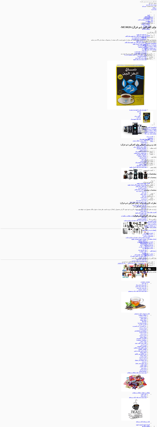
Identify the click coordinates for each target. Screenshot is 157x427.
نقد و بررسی (149, 136)
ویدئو (151, 141)
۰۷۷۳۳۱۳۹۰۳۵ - (130, 263)
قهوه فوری (144, 51)
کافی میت (144, 58)
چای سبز (144, 288)
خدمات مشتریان (151, 239)
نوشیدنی (147, 21)
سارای (145, 332)
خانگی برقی (143, 147)
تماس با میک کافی (148, 253)
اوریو (145, 344)
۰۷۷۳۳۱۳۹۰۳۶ (121, 263)
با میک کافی (153, 251)
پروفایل (154, 7)
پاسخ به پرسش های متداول (145, 242)
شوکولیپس (144, 330)
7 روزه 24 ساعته (149, 45)
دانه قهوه (144, 34)
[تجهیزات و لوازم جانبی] (135, 236)
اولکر (145, 318)
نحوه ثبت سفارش (148, 233)
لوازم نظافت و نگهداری (127, 216)
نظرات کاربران (149, 139)
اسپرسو (140, 45)
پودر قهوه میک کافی (141, 42)
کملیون (148, 35)
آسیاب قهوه (147, 183)
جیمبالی (144, 156)
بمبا (143, 248)
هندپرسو (139, 111)
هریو (145, 198)
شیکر (145, 211)
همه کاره (139, 117)
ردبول (141, 245)
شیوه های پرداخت (148, 236)
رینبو (145, 368)
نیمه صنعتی (143, 153)
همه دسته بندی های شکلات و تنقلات (137, 372)
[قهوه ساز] (135, 137)
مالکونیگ (144, 148)
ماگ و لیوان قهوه (142, 185)
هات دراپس (143, 351)
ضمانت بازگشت (150, 48)
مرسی (145, 327)
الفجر (145, 365)
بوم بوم (145, 250)
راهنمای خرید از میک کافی (149, 230)
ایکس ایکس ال (143, 256)
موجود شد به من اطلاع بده (150, 41)
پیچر (145, 192)
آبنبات (145, 369)
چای (145, 283)
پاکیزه (145, 214)
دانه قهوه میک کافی (141, 36)
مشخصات (150, 138)
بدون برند (144, 191)
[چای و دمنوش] (135, 312)
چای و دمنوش (146, 313)
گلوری (145, 251)
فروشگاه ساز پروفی (142, 272)
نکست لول (144, 254)
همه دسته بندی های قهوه (140, 59)
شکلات (145, 315)
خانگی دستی (143, 140)
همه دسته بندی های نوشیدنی (139, 260)
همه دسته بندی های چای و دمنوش (137, 291)
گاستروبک (138, 151)
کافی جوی (144, 343)
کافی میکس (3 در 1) (141, 54)
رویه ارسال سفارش (147, 234)
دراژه (145, 334)
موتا (145, 195)
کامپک (145, 157)
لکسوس (144, 346)
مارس (145, 316)
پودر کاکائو (144, 354)
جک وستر (144, 259)
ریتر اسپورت (143, 326)
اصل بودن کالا (150, 49)
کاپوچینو (144, 56)
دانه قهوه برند (135, 37)
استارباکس (144, 189)
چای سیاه (144, 285)
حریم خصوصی (149, 246)
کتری (145, 197)
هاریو (145, 142)
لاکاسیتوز (144, 338)
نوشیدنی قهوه (143, 239)
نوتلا (145, 321)
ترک (143, 48)
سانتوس (144, 219)
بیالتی (145, 194)
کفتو (145, 217)
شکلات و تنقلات (145, 24)
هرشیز (145, 358)
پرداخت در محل (150, 46)
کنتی (142, 159)
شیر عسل (144, 363)
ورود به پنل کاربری (151, 4)
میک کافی (144, 186)
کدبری (145, 329)
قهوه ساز (142, 139)
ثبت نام (144, 6)
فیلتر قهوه (144, 212)
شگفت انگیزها (146, 29)
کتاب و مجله (146, 421)
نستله (145, 320)
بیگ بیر (145, 247)
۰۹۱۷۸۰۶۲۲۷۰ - (140, 263)
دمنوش (145, 289)
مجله (145, 396)
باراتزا (145, 150)
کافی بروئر (137, 116)
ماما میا (144, 323)
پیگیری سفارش (149, 248)
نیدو (145, 361)
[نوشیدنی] (135, 280)
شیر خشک (144, 360)
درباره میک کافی (148, 255)
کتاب (145, 394)
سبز (143, 50)
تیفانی (145, 341)
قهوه (148, 15)
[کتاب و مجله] (135, 420)
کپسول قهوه (143, 44)
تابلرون (145, 324)
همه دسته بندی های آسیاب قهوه (138, 167)
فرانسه (140, 47)
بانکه (145, 208)
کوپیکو (145, 371)
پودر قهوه (138, 40)
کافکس (144, 349)
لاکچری (145, 188)
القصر (145, 366)
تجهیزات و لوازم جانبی (144, 19)
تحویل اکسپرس (150, 43)
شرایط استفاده (149, 245)
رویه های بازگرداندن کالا (146, 243)
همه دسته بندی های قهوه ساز (139, 119)
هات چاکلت (143, 347)
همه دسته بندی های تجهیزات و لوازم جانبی (135, 220)
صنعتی (141, 164)
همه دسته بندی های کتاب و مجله (138, 397)
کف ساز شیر (143, 205)
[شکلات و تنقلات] (135, 391)
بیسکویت (144, 340)
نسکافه (145, 240)
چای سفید (144, 286)
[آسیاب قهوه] (135, 181)
